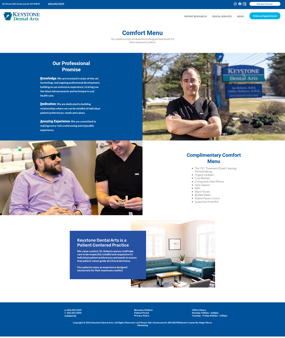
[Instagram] (235, 4)
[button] (240, 16)
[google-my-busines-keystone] (244, 4)
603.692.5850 (74, 312)
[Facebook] (240, 4)
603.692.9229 (74, 309)
